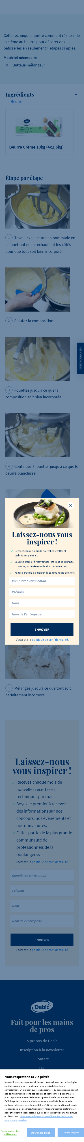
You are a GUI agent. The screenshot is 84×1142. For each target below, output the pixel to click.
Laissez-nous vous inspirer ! (42, 538)
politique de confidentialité (50, 640)
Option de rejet (40, 1133)
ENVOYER (42, 629)
